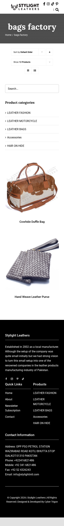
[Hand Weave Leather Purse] (32, 263)
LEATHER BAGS (16, 129)
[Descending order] (49, 52)
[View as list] (35, 70)
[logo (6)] (25, 3)
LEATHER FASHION (18, 112)
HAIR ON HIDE (15, 145)
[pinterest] (17, 379)
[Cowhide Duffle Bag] (32, 188)
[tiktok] (23, 379)
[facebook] (6, 379)
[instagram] (12, 379)
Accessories (14, 137)
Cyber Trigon (51, 501)
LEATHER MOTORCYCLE (22, 121)
